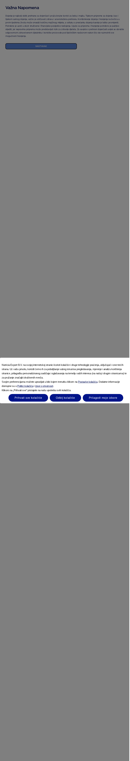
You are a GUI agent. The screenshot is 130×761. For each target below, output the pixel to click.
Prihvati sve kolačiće (28, 398)
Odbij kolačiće (65, 398)
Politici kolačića (25, 386)
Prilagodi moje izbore (103, 398)
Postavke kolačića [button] (88, 381)
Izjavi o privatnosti (44, 386)
